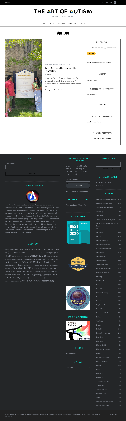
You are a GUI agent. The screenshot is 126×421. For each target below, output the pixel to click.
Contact (8, 2)
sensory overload (40, 278)
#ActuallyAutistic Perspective (106, 199)
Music (98, 353)
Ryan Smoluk (24, 278)
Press (98, 369)
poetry (48, 275)
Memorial (99, 341)
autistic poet (40, 265)
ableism (8, 249)
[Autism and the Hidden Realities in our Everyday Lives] (23, 78)
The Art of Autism (102, 138)
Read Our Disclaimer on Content (99, 63)
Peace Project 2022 (103, 361)
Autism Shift (42, 259)
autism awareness (30, 259)
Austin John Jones (23, 256)
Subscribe (78, 185)
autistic (31, 262)
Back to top (113, 414)
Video (98, 397)
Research (99, 373)
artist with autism (34, 252)
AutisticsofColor (102, 265)
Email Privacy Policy (94, 122)
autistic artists (12, 265)
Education (99, 301)
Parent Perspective (102, 357)
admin (49, 74)
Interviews (99, 337)
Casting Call (100, 285)
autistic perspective (27, 265)
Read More (61, 90)
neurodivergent (51, 271)
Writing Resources (102, 405)
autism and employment (16, 259)
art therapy (44, 252)
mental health (40, 271)
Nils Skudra (27, 274)
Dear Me (8, 268)
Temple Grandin (101, 389)
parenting (39, 275)
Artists (98, 236)
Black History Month (103, 269)
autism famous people (103, 248)
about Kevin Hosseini (19, 249)
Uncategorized (101, 393)
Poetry (98, 365)
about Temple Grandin (35, 249)
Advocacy (99, 211)
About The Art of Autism (104, 208)
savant (31, 278)
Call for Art (100, 281)
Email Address (92, 94)
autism (38, 255)
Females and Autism (103, 313)
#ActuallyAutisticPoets (104, 203)
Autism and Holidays (103, 244)
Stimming (9, 281)
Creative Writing (102, 293)
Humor (98, 325)
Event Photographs (102, 309)
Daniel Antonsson (52, 265)
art (19, 253)
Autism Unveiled (15, 262)
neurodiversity (12, 275)
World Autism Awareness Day (38, 280)
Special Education (52, 278)
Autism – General (102, 240)
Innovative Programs (103, 333)
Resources (99, 377)
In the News (100, 329)
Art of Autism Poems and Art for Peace (107, 225)
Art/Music (99, 232)
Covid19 (99, 289)
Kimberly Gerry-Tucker (25, 271)
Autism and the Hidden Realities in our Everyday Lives (60, 69)
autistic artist (47, 262)
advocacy (12, 252)
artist (25, 252)
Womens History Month (104, 401)
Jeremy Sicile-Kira (47, 268)
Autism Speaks (53, 259)
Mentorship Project (103, 349)
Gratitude (99, 321)
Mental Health (101, 345)
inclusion (37, 268)
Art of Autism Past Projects (105, 220)
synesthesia (17, 281)
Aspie (13, 256)
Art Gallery (100, 216)
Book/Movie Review (103, 273)
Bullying (99, 277)
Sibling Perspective (51, 64)
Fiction (98, 317)
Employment (100, 305)
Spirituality (100, 385)
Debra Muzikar (23, 268)
